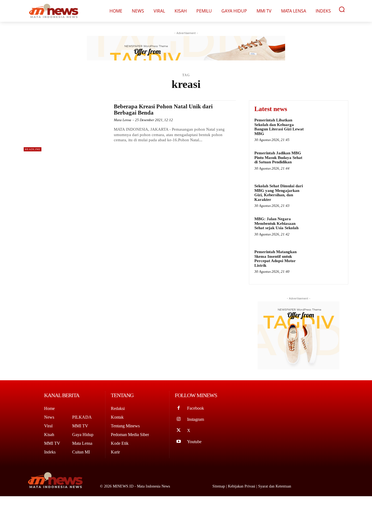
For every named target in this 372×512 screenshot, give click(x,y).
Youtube (194, 441)
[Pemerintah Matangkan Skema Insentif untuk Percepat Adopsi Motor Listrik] (325, 261)
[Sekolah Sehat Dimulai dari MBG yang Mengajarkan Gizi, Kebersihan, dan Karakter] (325, 195)
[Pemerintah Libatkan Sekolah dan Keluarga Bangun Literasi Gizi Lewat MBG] (325, 129)
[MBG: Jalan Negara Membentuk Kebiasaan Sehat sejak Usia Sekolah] (325, 228)
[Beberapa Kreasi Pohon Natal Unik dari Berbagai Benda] (66, 125)
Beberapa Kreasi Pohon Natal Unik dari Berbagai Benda (163, 109)
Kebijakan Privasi (242, 486)
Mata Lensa (122, 120)
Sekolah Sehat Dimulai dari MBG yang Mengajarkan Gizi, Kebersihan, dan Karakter (278, 193)
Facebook (195, 408)
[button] (341, 9)
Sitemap (219, 486)
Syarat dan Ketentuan (274, 486)
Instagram (195, 419)
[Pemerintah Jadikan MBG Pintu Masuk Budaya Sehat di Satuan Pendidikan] (325, 162)
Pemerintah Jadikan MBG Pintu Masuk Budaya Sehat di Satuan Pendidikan (278, 157)
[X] (179, 431)
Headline (32, 149)
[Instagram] (179, 420)
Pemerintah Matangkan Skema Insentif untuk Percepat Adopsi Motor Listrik (275, 259)
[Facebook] (179, 408)
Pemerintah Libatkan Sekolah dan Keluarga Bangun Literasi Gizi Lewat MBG (279, 127)
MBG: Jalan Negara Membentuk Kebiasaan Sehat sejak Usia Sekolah (276, 223)
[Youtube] (179, 442)
